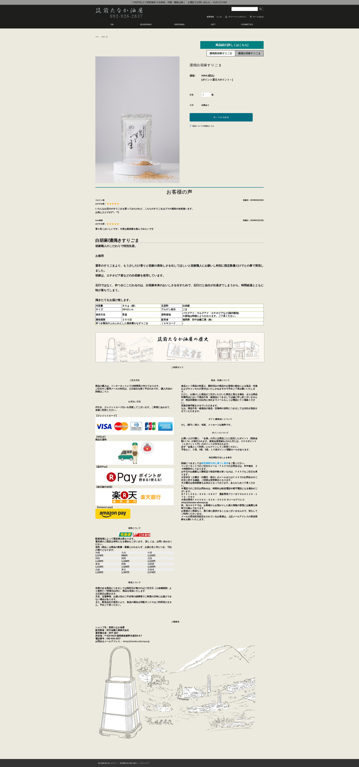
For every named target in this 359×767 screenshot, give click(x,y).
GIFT (213, 24)
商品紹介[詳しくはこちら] (232, 44)
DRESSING (179, 24)
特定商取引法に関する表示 (128, 763)
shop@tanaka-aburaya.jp (136, 641)
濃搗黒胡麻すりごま (221, 53)
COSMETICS (247, 24)
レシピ (219, 17)
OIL (112, 24)
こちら (105, 391)
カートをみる (258, 17)
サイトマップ (144, 763)
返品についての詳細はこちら (203, 126)
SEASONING (146, 24)
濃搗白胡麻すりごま (249, 53)
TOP (96, 37)
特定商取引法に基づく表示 (214, 463)
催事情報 (210, 17)
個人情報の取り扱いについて (107, 763)
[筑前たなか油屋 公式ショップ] (119, 17)
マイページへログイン (237, 17)
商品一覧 (105, 37)
